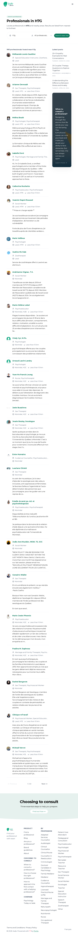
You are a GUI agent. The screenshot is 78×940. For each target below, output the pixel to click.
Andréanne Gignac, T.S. (22, 272)
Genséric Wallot (19, 575)
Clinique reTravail (20, 715)
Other (60, 909)
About (26, 853)
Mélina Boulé (18, 118)
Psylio (36, 931)
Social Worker (63, 881)
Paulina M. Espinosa (21, 649)
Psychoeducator (65, 844)
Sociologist (62, 885)
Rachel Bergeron (19, 682)
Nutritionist (45, 913)
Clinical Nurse (46, 853)
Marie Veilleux (18, 238)
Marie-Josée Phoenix (21, 616)
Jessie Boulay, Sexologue (23, 421)
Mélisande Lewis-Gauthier (24, 54)
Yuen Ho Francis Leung (22, 375)
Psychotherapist (64, 857)
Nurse (43, 917)
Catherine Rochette (21, 186)
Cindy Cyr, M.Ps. (19, 338)
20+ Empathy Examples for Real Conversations (59, 55)
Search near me (61, 35)
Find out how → (39, 811)
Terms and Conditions (16, 928)
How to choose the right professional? (30, 875)
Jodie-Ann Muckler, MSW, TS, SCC (27, 542)
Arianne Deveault (20, 85)
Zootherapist (63, 906)
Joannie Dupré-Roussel (22, 200)
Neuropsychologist (49, 910)
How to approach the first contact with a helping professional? (30, 887)
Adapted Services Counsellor (45, 837)
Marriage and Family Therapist (46, 900)
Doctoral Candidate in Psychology (46, 867)
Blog (26, 838)
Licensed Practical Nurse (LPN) (47, 892)
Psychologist (63, 847)
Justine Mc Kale (19, 252)
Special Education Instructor (62, 893)
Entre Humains (19, 454)
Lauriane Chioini (19, 468)
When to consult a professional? (29, 867)
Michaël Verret (18, 748)
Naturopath (46, 907)
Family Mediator (47, 874)
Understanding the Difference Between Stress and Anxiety (60, 83)
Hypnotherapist (47, 886)
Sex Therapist (63, 872)
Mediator (44, 877)
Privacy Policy (31, 928)
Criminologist (46, 862)
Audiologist (45, 843)
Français (67, 929)
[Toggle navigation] (72, 4)
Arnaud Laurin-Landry (22, 361)
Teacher (61, 888)
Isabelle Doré (18, 153)
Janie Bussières (19, 408)
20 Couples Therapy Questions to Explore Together (60, 68)
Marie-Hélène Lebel (21, 305)
